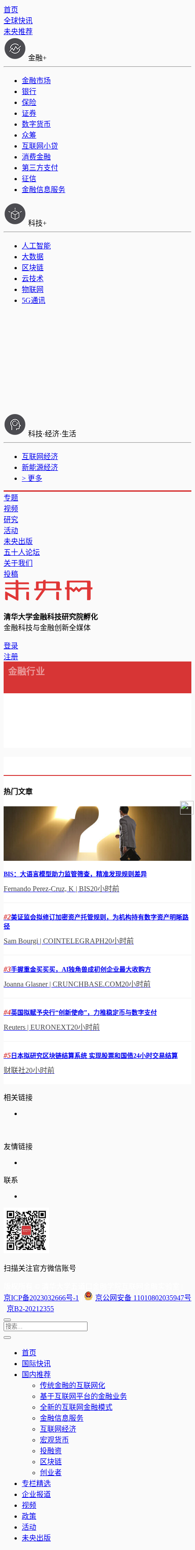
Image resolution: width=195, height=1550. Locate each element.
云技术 (33, 278)
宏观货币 (54, 1440)
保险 (29, 102)
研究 (11, 519)
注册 (11, 657)
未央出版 (18, 541)
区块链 (33, 267)
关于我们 (18, 563)
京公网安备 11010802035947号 (143, 1298)
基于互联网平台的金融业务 (83, 1396)
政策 (29, 1516)
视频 (11, 509)
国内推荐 (36, 1374)
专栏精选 (36, 1483)
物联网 (33, 289)
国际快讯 (36, 1363)
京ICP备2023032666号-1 (41, 1298)
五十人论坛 (22, 552)
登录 (11, 646)
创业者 (51, 1472)
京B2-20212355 (30, 1309)
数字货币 (36, 124)
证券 (29, 113)
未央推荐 (18, 31)
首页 (11, 10)
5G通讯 (33, 300)
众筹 (29, 135)
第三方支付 (40, 168)
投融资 (51, 1451)
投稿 (11, 574)
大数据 (33, 257)
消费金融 (36, 157)
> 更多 (32, 478)
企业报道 (36, 1494)
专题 (11, 498)
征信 (29, 179)
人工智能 (36, 246)
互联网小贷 (40, 146)
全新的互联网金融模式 (76, 1407)
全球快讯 (18, 21)
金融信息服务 (43, 189)
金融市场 (36, 80)
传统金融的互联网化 (72, 1385)
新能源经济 (40, 467)
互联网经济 (40, 456)
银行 (29, 91)
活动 (11, 530)
